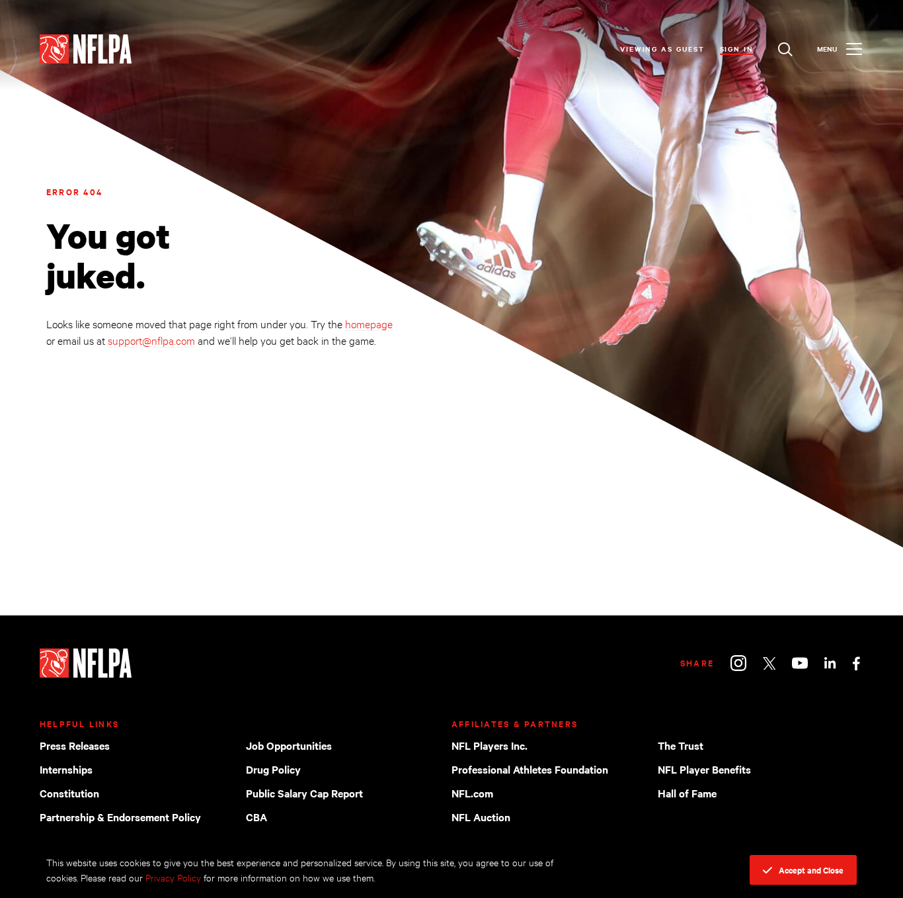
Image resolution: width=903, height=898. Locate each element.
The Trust (680, 745)
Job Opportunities (289, 745)
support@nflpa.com (151, 340)
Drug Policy (273, 769)
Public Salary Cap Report (304, 793)
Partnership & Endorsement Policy (120, 816)
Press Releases (75, 745)
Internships (66, 769)
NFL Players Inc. (489, 745)
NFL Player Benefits (704, 769)
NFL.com (472, 793)
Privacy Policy (173, 877)
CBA (256, 816)
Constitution (69, 793)
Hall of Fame (687, 793)
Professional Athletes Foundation (529, 769)
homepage (369, 323)
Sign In (737, 49)
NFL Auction (480, 816)
